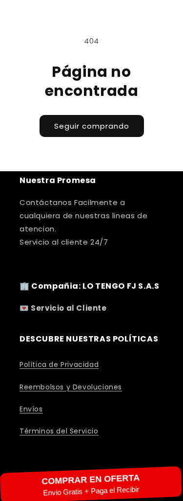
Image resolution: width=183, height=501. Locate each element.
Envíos (31, 409)
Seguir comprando (91, 126)
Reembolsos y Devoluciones (71, 387)
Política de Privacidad (59, 364)
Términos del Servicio (59, 431)
